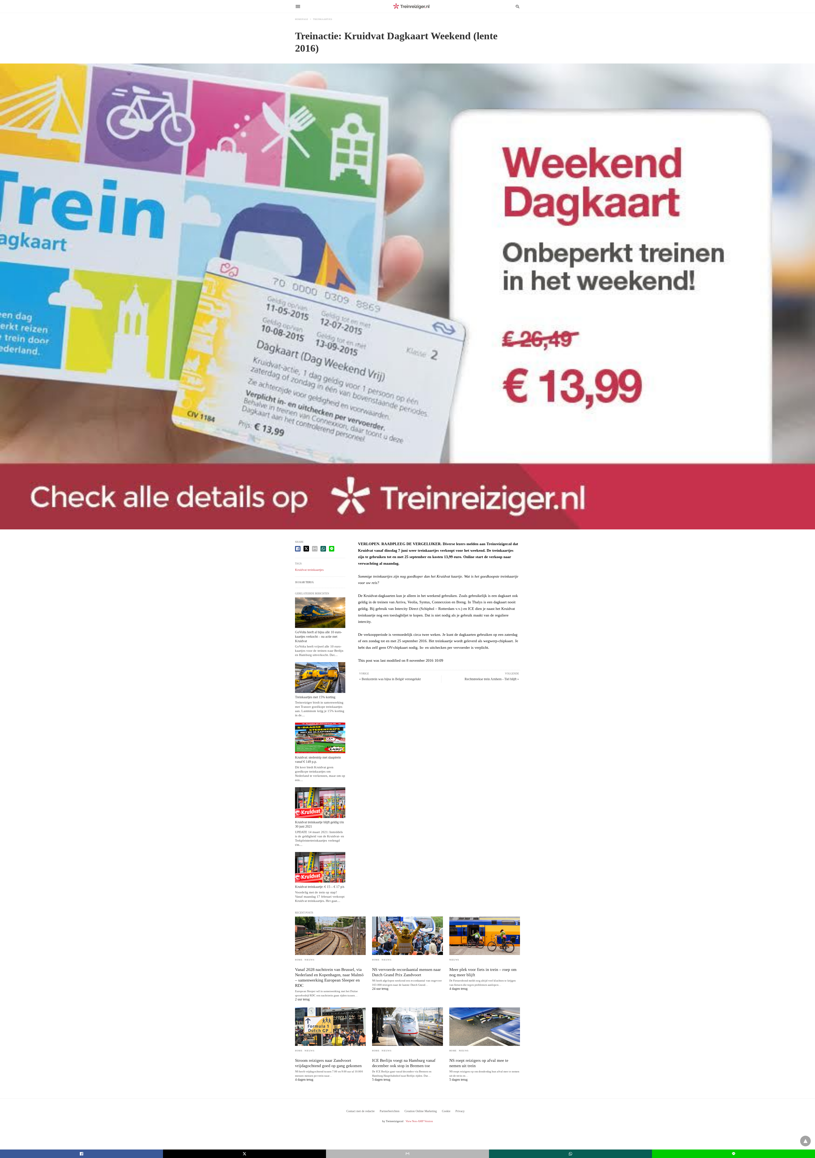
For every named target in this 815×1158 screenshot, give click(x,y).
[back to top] (805, 1141)
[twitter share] (306, 548)
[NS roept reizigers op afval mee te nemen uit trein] (484, 1026)
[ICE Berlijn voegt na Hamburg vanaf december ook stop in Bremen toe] (407, 1026)
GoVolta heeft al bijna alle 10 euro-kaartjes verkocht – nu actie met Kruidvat (318, 636)
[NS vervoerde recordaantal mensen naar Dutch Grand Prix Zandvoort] (407, 936)
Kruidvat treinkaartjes (309, 569)
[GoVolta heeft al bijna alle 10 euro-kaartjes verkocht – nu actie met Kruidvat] (320, 612)
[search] (517, 6)
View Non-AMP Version (419, 1121)
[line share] (331, 548)
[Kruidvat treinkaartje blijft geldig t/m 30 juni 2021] (320, 802)
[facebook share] (298, 548)
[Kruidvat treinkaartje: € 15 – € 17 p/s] (320, 867)
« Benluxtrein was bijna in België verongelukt (390, 679)
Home (298, 960)
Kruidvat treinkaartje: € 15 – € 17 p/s (319, 887)
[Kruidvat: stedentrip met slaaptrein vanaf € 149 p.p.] (320, 737)
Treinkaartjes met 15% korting (315, 697)
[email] (407, 1154)
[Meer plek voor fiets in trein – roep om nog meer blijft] (484, 936)
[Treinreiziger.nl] (412, 6)
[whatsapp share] (323, 548)
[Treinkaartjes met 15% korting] (320, 677)
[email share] (315, 548)
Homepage (301, 19)
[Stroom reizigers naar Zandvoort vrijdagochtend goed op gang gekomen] (330, 1026)
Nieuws (310, 960)
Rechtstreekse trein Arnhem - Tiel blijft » (492, 679)
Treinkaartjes (322, 19)
